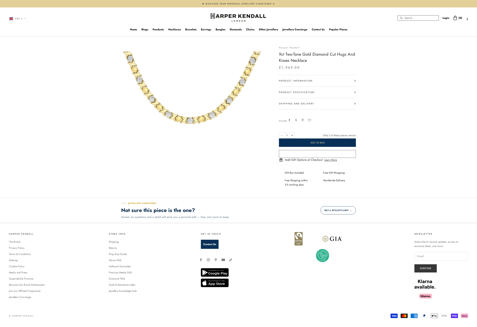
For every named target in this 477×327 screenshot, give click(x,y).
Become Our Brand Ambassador (27, 285)
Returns (113, 248)
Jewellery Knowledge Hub (123, 291)
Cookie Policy (16, 266)
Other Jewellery (268, 29)
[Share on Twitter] (296, 120)
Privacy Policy (16, 248)
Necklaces (174, 29)
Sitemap (13, 260)
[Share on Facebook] (289, 120)
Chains (250, 29)
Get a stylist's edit (338, 210)
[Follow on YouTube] (223, 260)
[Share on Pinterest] (302, 120)
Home (133, 29)
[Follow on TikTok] (231, 260)
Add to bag (317, 142)
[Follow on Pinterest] (216, 260)
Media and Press (18, 272)
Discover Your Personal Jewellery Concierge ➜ (240, 3)
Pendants (158, 29)
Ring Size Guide (118, 254)
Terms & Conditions (20, 254)
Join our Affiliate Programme (24, 291)
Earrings (206, 29)
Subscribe (425, 268)
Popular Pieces (338, 29)
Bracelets (190, 29)
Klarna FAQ (115, 260)
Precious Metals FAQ (120, 272)
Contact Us (318, 29)
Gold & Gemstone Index (122, 285)
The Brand (14, 242)
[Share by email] (309, 120)
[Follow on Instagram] (208, 260)
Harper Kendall (289, 47)
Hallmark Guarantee (120, 266)
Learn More (330, 160)
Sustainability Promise (21, 278)
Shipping (114, 242)
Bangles (220, 29)
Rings (144, 29)
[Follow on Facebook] (201, 260)
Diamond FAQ (117, 278)
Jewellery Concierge (294, 29)
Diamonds (236, 29)
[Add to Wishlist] (317, 154)
